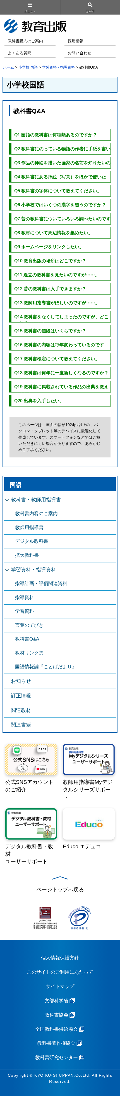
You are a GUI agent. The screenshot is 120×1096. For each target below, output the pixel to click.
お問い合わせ (79, 53)
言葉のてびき (29, 625)
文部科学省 (56, 1000)
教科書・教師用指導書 (36, 500)
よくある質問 (19, 53)
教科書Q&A (27, 639)
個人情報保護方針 (60, 958)
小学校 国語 (28, 67)
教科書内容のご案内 (36, 513)
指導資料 (24, 597)
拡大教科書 (27, 555)
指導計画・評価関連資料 (41, 583)
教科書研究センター (56, 1057)
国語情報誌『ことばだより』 (46, 666)
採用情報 (75, 41)
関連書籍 (21, 725)
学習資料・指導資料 (58, 67)
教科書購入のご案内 (25, 41)
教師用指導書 (29, 527)
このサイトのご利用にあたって (60, 972)
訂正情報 (21, 695)
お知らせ (21, 681)
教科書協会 (56, 1015)
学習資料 (24, 611)
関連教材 (21, 710)
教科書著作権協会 (56, 1043)
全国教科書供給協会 (56, 1029)
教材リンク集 (29, 653)
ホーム (8, 67)
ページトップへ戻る (60, 889)
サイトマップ (60, 986)
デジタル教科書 (31, 541)
